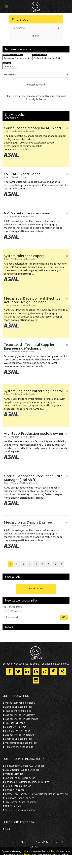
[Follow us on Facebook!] (9, 671)
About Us (25, 842)
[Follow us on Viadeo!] (45, 671)
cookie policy (54, 851)
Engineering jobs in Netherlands (21, 719)
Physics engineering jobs (18, 710)
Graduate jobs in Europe (17, 731)
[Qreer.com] (36, 5)
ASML (8, 829)
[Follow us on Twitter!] (18, 671)
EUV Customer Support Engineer (22, 769)
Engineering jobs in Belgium (19, 734)
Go (64, 617)
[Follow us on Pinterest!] (53, 671)
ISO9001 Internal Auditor (18, 786)
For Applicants (15, 607)
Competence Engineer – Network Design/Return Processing (36, 794)
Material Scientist (14, 774)
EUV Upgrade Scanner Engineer (21, 802)
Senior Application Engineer (19, 798)
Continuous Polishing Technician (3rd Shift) (27, 782)
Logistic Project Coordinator (20, 778)
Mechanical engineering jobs (20, 702)
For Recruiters (15, 611)
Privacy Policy (42, 842)
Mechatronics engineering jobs (21, 743)
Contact (59, 842)
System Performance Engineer (21, 810)
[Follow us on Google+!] (36, 671)
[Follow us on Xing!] (62, 671)
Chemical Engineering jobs (18, 738)
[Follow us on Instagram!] (36, 680)
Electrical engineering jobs (18, 706)
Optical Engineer (13, 806)
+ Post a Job (36, 588)
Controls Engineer (14, 790)
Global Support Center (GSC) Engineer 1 (25, 765)
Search (36, 36)
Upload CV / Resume (15, 727)
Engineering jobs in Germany (20, 715)
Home (12, 842)
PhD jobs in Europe (15, 723)
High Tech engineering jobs (19, 747)
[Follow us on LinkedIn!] (27, 671)
